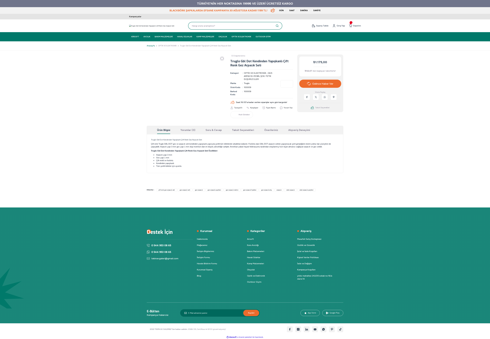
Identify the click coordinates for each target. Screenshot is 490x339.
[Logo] (151, 26)
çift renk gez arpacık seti (166, 190)
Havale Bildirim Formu (207, 263)
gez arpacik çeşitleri (214, 190)
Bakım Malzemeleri (255, 251)
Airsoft (250, 239)
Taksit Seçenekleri (243, 130)
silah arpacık (290, 190)
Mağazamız (202, 245)
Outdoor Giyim (254, 282)
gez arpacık (199, 190)
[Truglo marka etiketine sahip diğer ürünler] (286, 84)
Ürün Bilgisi (163, 130)
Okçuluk (251, 269)
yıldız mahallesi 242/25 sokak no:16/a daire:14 (314, 277)
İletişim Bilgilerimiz (205, 251)
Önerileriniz (271, 130)
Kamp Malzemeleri (255, 263)
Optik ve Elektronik (256, 276)
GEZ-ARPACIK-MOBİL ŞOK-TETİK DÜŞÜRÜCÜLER (258, 76)
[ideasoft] (231, 337)
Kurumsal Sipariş (204, 269)
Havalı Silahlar (253, 257)
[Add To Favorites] (222, 59)
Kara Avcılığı (253, 245)
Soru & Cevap (214, 130)
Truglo (247, 83)
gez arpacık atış (266, 190)
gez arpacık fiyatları (249, 190)
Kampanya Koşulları (306, 269)
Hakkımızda (202, 239)
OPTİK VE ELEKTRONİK (255, 73)
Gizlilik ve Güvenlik (306, 245)
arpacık (279, 190)
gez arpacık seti (185, 190)
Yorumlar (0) (187, 130)
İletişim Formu (203, 257)
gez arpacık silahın (232, 190)
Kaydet (251, 313)
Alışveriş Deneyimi (299, 130)
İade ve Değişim (304, 263)
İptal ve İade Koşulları (307, 251)
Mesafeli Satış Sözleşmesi (309, 239)
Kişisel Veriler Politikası (308, 257)
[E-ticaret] (244, 337)
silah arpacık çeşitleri (306, 190)
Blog (199, 276)
